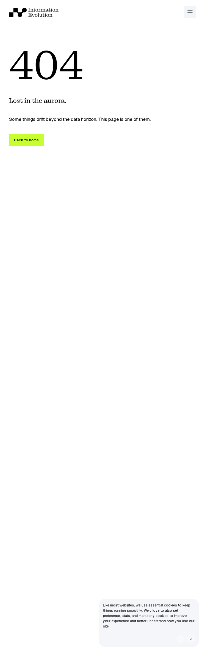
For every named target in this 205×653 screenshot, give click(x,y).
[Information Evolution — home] (33, 12)
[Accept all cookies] (191, 639)
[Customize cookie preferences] (180, 639)
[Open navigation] (190, 12)
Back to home (26, 140)
